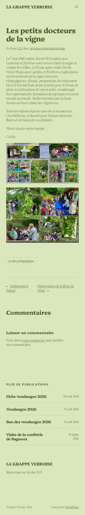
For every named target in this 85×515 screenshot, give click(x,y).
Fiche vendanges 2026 (26, 396)
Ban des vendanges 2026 (28, 422)
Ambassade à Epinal (17, 288)
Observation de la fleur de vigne (55, 288)
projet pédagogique (21, 261)
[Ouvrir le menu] (76, 6)
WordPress (72, 507)
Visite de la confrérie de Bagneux (24, 436)
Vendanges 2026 (21, 409)
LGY (20, 48)
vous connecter (33, 340)
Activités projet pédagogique (47, 48)
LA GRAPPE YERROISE (29, 6)
